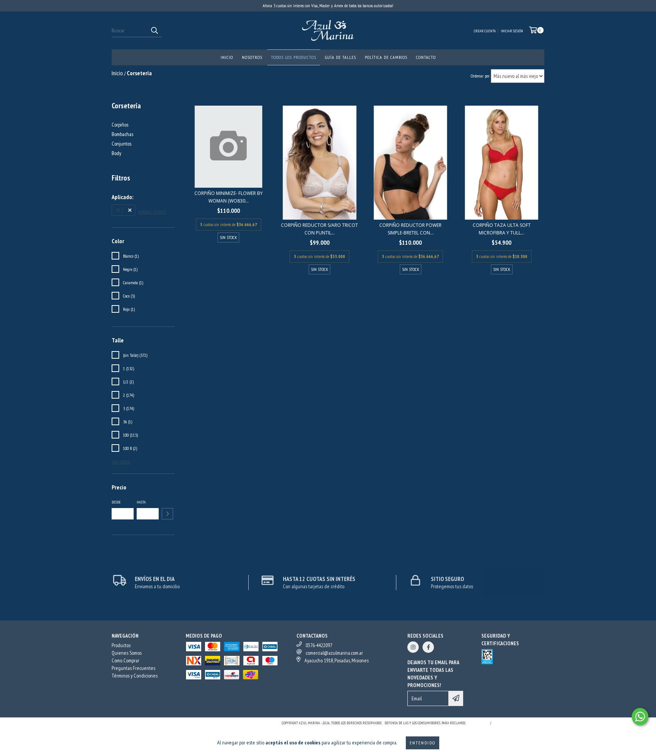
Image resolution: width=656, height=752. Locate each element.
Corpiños (120, 124)
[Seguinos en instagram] (413, 647)
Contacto (426, 57)
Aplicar (167, 513)
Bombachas (122, 134)
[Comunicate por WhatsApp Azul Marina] (640, 716)
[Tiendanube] (145, 725)
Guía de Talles (340, 57)
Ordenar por (480, 76)
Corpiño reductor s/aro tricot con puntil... (319, 229)
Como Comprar (125, 660)
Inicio (227, 57)
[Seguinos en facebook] (428, 647)
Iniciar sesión (512, 30)
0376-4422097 (319, 645)
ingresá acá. (476, 722)
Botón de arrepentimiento (519, 722)
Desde (116, 502)
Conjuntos (121, 143)
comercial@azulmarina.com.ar (334, 652)
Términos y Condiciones (135, 675)
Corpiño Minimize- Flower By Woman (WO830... (228, 197)
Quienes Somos (127, 652)
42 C (120, 210)
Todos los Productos (293, 57)
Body (116, 153)
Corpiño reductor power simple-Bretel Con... (410, 229)
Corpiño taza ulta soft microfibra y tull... (502, 229)
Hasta (141, 502)
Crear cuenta (485, 30)
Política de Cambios (386, 57)
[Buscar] (154, 30)
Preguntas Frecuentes (133, 668)
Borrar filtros (152, 212)
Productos (121, 645)
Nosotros (252, 57)
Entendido (422, 743)
